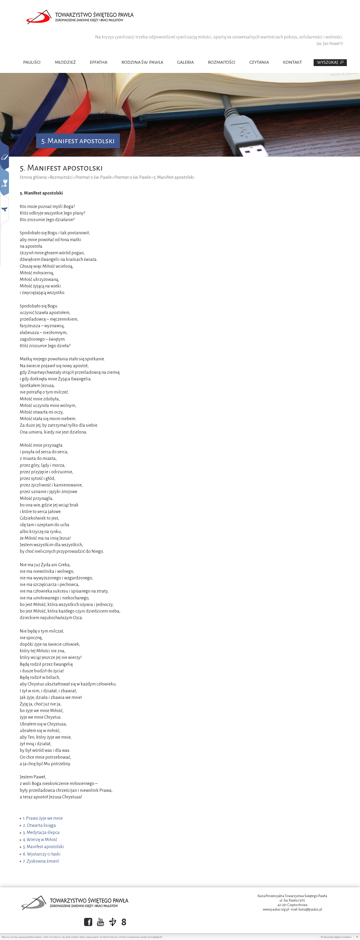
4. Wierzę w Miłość (40, 839)
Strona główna (33, 177)
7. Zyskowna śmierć (41, 861)
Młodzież (65, 62)
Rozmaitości (221, 62)
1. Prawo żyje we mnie (43, 818)
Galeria (185, 62)
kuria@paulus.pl (310, 909)
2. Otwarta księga (39, 825)
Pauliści (32, 62)
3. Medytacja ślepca (41, 832)
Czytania (259, 62)
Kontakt (292, 62)
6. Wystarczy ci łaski (42, 854)
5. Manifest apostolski (43, 846)
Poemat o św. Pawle (93, 177)
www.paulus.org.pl (276, 909)
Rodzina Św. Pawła (142, 62)
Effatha (98, 62)
